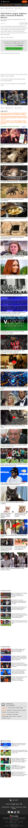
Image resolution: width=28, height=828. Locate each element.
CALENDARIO (18, 4)
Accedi (24, 1)
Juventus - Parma (15, 712)
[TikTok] (15, 812)
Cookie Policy (20, 821)
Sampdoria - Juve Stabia (12, 714)
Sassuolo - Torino (6, 712)
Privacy (16, 821)
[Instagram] (18, 812)
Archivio (14, 808)
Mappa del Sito (19, 807)
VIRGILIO (7, 817)
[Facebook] (9, 812)
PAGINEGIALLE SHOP (18, 817)
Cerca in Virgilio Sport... (13, 804)
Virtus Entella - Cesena (7, 716)
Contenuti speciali (6, 807)
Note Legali (11, 821)
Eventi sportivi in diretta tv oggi (15, 707)
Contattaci (12, 807)
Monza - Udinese (22, 710)
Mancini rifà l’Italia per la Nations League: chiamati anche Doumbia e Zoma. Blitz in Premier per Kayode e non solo (14, 118)
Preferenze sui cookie (12, 822)
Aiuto (18, 822)
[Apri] (1, 1)
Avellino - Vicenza (6, 718)
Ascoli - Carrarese (17, 716)
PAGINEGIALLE (11, 817)
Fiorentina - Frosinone (12, 710)
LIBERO (3, 817)
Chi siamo (6, 821)
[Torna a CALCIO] (1, 4)
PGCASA (24, 817)
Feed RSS (24, 807)
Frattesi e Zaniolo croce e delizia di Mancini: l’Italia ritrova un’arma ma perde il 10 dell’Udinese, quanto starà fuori (14, 122)
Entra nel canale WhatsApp (15, 48)
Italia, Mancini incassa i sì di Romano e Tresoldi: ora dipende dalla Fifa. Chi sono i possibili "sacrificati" (14, 113)
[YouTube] (12, 812)
